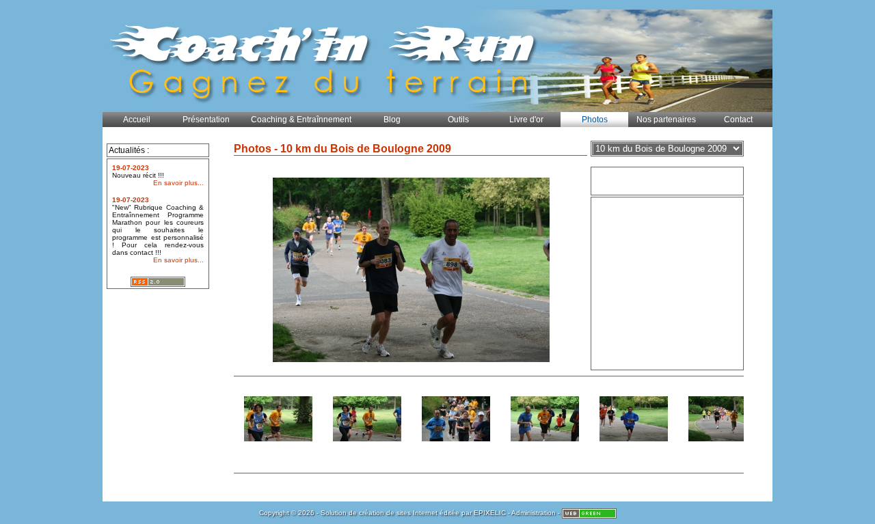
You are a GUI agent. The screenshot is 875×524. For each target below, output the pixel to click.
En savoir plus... (178, 183)
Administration (533, 512)
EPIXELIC (490, 512)
